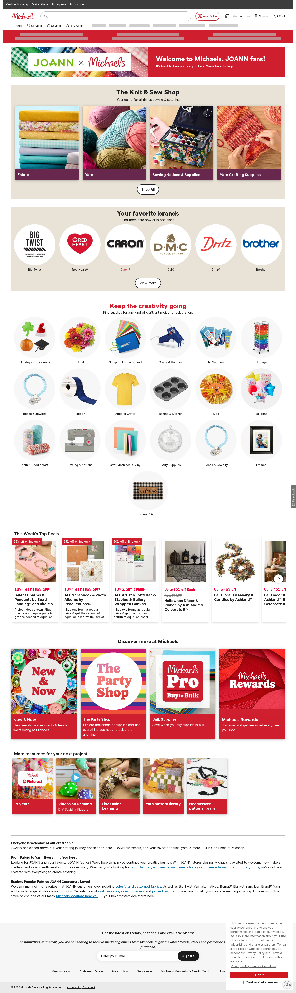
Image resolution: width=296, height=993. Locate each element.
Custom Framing (17, 4)
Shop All (148, 189)
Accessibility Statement (81, 987)
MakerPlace (40, 4)
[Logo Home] (23, 16)
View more (148, 283)
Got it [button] (259, 975)
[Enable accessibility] (287, 984)
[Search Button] (46, 16)
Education (77, 4)
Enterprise (59, 4)
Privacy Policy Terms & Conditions (253, 966)
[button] (259, 982)
